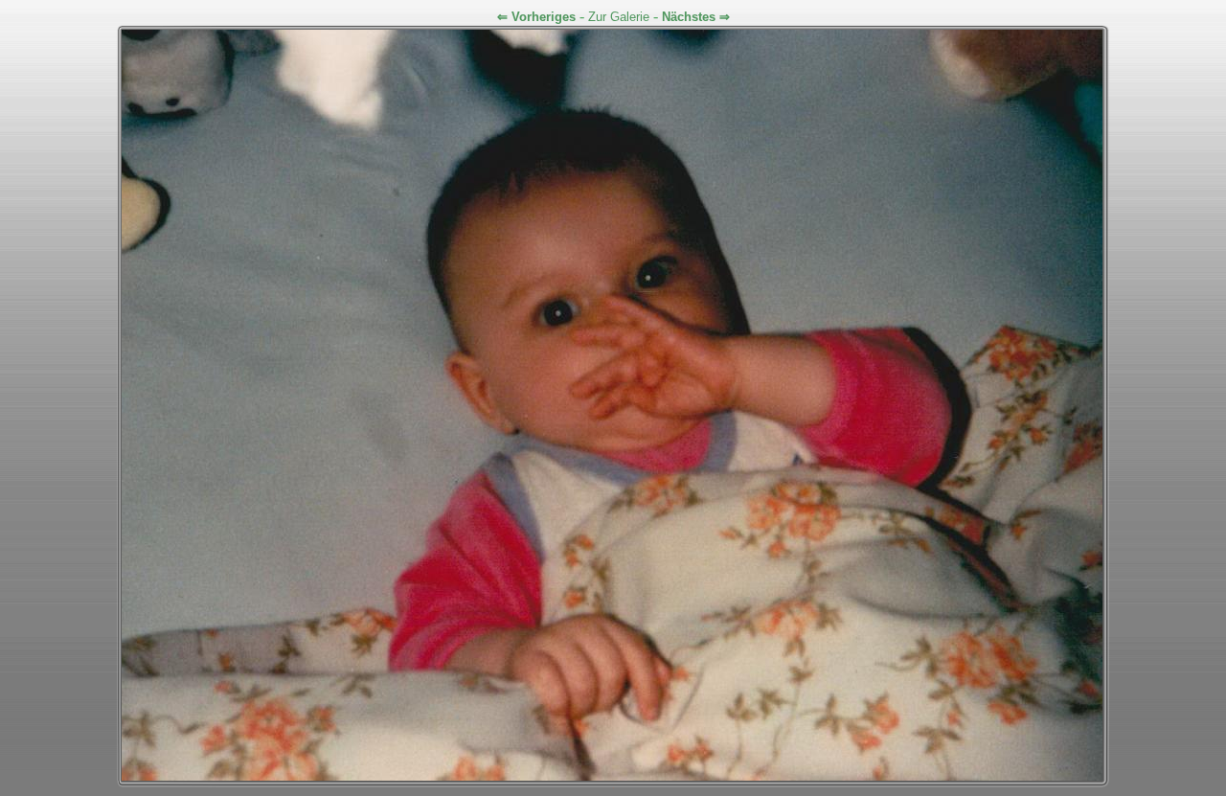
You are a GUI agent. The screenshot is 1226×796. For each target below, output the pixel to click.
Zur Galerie (618, 17)
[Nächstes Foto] (612, 776)
